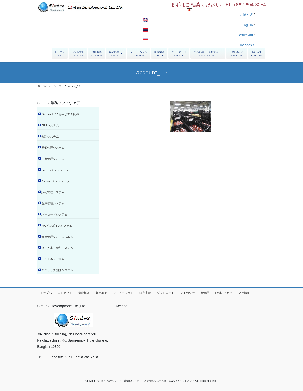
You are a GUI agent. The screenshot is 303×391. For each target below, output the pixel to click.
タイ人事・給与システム (57, 248)
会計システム (50, 136)
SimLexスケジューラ (54, 170)
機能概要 (84, 292)
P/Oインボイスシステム (56, 225)
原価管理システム (53, 147)
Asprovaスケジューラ (55, 181)
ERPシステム (50, 125)
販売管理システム (53, 192)
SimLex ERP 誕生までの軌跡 (60, 114)
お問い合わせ (223, 292)
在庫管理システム (53, 203)
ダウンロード (165, 292)
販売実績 (145, 292)
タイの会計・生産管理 (194, 292)
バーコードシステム (54, 214)
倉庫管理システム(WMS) (57, 236)
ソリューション (123, 292)
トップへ (46, 292)
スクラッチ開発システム (57, 270)
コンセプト (65, 292)
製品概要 (101, 292)
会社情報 (244, 292)
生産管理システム (53, 158)
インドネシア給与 (53, 259)
